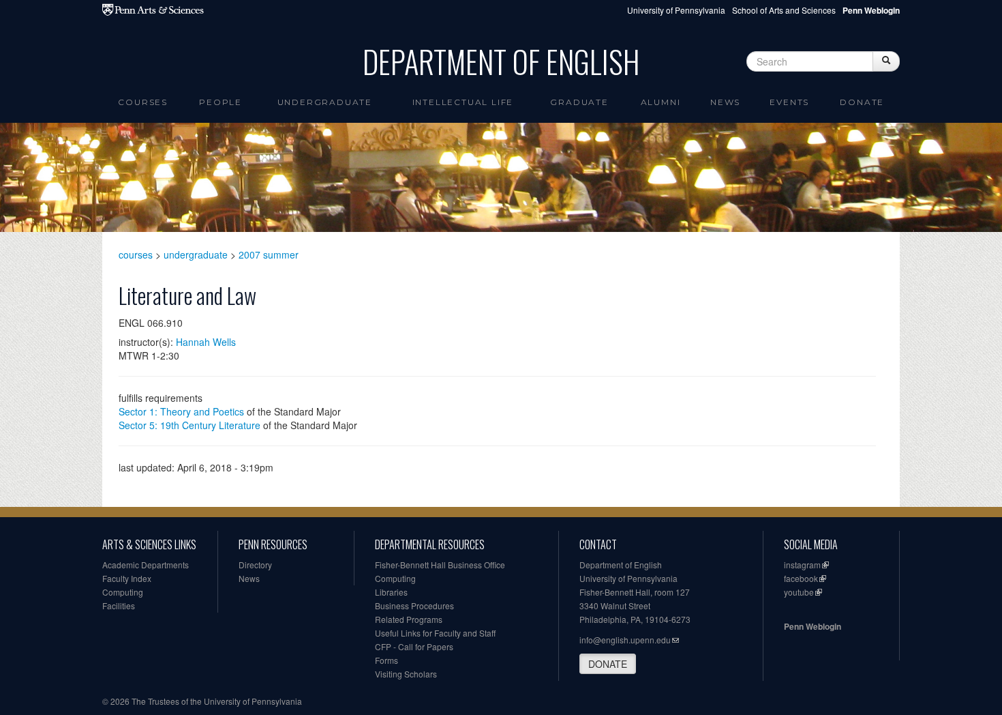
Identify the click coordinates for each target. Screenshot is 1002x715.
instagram (802, 564)
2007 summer (269, 254)
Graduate (579, 102)
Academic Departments (145, 564)
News (725, 102)
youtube (799, 592)
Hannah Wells (206, 342)
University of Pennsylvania (676, 10)
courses (136, 254)
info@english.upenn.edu (625, 639)
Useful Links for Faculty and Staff (435, 633)
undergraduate (196, 254)
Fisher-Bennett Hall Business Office (440, 564)
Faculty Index (126, 578)
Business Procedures (414, 605)
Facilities (118, 605)
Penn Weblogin (812, 626)
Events (789, 102)
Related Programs (408, 619)
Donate (862, 102)
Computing (122, 592)
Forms (386, 660)
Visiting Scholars (406, 674)
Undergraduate (324, 102)
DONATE (607, 664)
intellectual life (463, 102)
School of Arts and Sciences (784, 10)
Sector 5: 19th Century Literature (189, 425)
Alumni (661, 102)
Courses (143, 102)
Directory (255, 564)
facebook (801, 578)
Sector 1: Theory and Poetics (181, 411)
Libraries (391, 592)
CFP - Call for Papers (414, 646)
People (220, 102)
